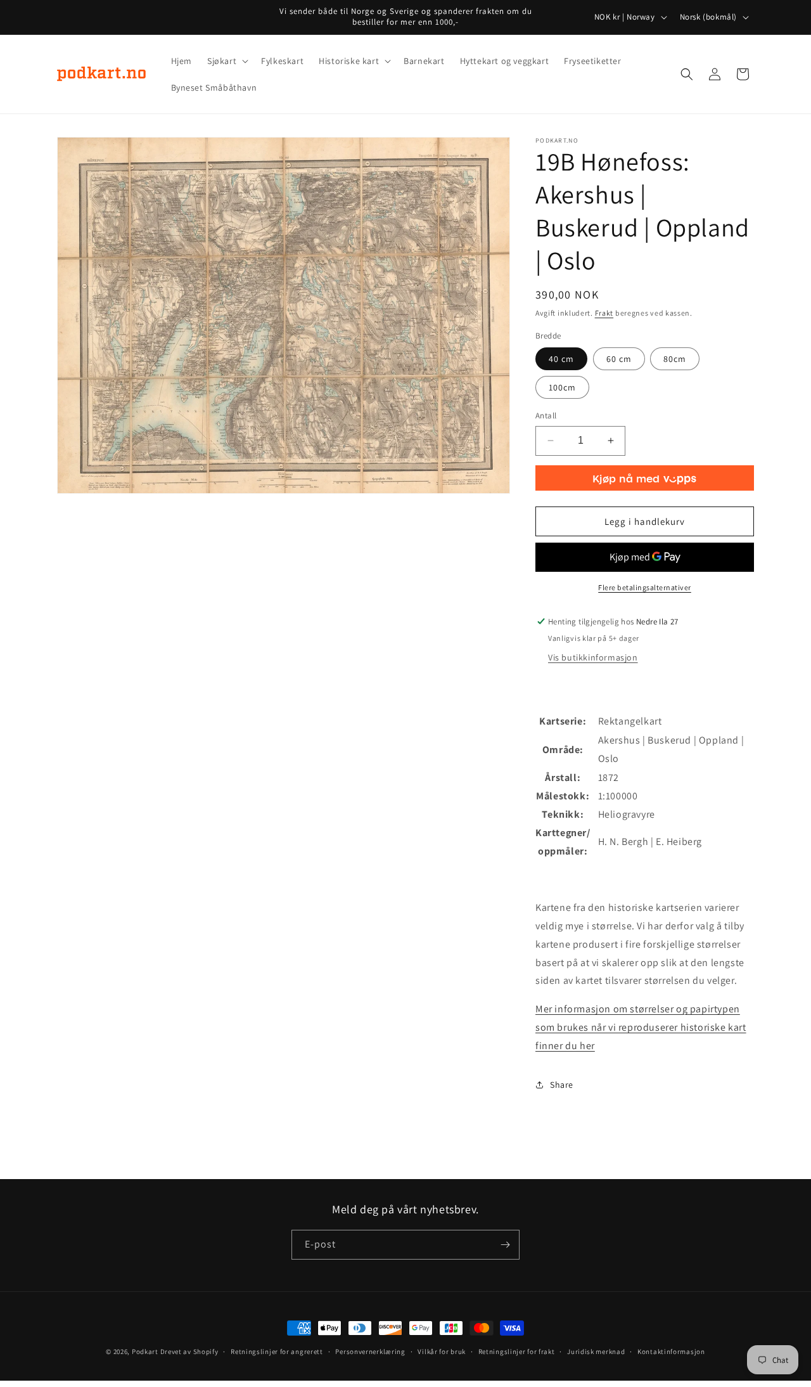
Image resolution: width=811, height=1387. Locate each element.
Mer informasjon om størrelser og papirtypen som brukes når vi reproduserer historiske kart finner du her (640, 1027)
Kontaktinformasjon (671, 1351)
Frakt (604, 313)
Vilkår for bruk (442, 1351)
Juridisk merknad (596, 1351)
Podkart (145, 1351)
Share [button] (561, 1084)
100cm (562, 387)
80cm (674, 358)
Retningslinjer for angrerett (277, 1351)
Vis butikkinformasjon (593, 657)
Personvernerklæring (370, 1351)
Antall (545, 415)
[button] (226, 61)
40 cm (561, 358)
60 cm (619, 358)
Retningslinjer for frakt (516, 1351)
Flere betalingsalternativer (644, 587)
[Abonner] (505, 1245)
